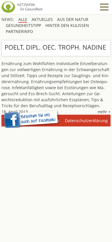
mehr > (104, 111)
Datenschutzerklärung (86, 120)
